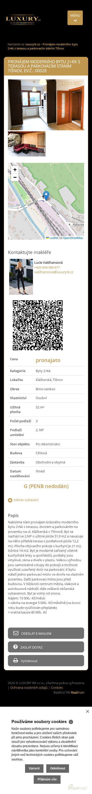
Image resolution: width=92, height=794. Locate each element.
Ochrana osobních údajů (29, 687)
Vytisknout (29, 661)
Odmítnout (57, 768)
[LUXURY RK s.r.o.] (23, 19)
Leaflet (53, 238)
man (77, 692)
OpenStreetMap (73, 238)
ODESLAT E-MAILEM (35, 633)
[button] (46, 196)
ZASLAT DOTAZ (31, 647)
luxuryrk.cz (33, 44)
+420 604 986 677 (47, 267)
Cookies (57, 687)
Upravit (34, 768)
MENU (75, 15)
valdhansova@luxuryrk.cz (53, 272)
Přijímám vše (47, 779)
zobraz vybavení (26, 499)
